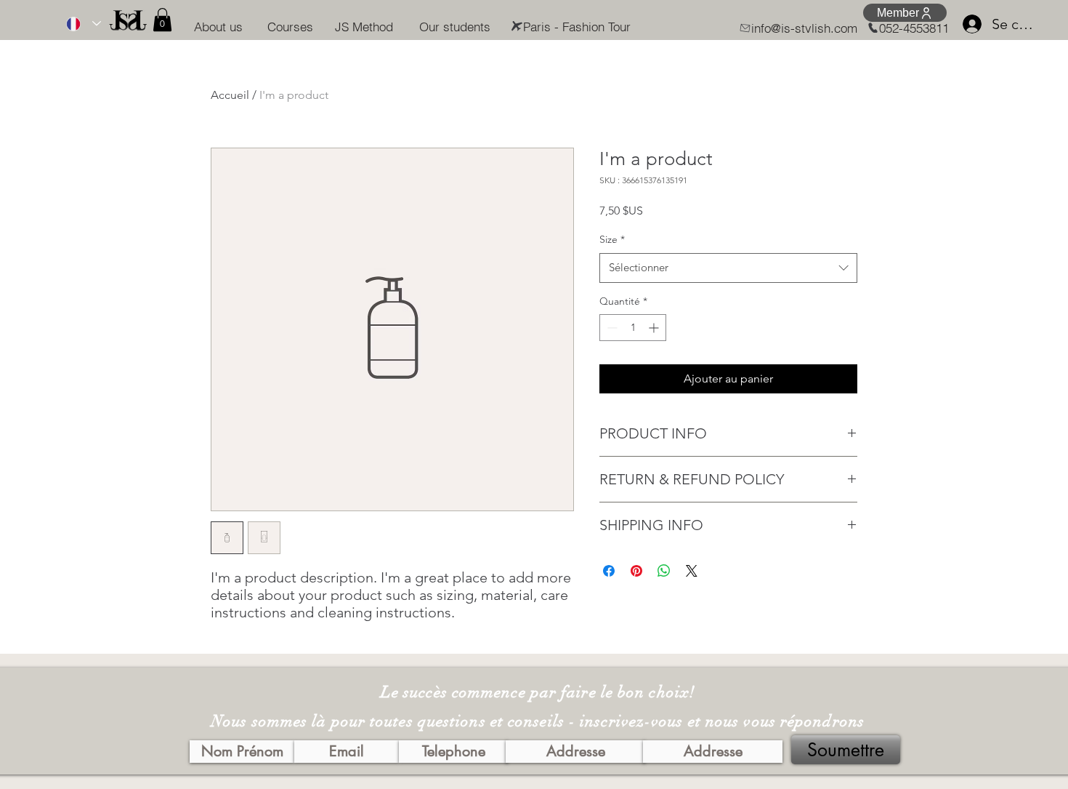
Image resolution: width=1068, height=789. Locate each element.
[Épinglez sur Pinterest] (636, 571)
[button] (162, 19)
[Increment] (655, 327)
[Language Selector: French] (80, 23)
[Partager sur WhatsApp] (664, 571)
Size (612, 239)
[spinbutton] (633, 327)
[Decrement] (611, 327)
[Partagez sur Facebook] (609, 571)
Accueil (230, 95)
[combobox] (728, 268)
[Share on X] (691, 571)
